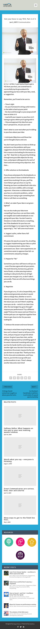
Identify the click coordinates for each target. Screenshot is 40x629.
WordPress (32, 624)
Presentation (32, 606)
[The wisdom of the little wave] (6, 613)
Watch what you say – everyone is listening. (19, 460)
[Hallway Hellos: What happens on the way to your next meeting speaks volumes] (20, 416)
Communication (24, 22)
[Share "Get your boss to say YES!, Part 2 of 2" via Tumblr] (18, 378)
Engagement (31, 575)
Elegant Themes (17, 624)
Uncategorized (26, 577)
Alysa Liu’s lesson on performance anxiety (22, 604)
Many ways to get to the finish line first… (19, 519)
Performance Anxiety (23, 606)
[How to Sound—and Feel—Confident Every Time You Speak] (6, 594)
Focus (18, 614)
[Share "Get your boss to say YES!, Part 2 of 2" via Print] (29, 378)
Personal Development (15, 577)
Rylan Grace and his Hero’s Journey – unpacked (21, 582)
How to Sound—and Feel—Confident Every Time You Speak (21, 594)
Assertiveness (21, 596)
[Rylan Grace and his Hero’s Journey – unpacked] (6, 583)
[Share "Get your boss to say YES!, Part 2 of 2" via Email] (25, 378)
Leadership (23, 614)
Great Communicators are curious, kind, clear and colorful (19, 489)
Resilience (20, 615)
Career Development (21, 575)
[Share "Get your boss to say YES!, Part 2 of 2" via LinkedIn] (22, 378)
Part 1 (7, 84)
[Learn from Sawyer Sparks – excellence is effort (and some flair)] (6, 573)
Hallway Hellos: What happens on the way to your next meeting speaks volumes (18, 430)
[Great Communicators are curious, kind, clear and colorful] (20, 476)
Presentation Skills (24, 587)
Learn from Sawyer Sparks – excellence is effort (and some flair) (22, 573)
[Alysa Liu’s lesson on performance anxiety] (6, 605)
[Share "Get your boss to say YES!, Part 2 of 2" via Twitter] (14, 378)
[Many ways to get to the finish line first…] (20, 505)
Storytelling (12, 588)
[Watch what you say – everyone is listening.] (20, 447)
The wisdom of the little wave (18, 612)
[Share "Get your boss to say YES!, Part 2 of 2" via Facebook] (11, 378)
